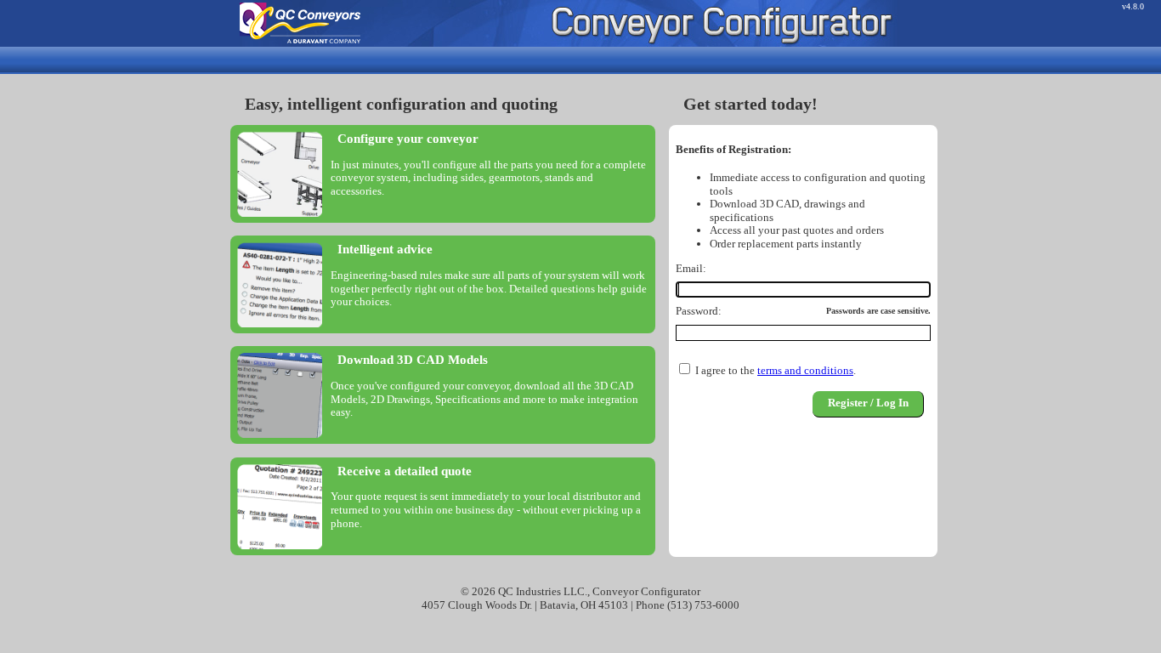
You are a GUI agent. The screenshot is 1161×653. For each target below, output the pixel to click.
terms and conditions (805, 370)
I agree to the (725, 370)
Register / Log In (868, 402)
